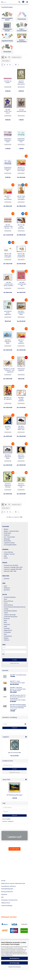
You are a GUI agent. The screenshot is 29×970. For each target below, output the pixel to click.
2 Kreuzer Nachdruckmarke (21, 110)
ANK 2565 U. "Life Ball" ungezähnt (21, 399)
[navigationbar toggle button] (27, 2)
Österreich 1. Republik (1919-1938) (13, 569)
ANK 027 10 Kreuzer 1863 (14, 752)
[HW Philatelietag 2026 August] (14, 787)
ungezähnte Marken (9, 543)
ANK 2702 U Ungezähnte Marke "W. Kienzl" (21, 456)
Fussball (6, 609)
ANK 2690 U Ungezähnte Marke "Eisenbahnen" (21, 312)
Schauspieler (7, 632)
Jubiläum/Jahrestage (10, 615)
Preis (3, 644)
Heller (5, 556)
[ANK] (3, 2)
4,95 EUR (14, 798)
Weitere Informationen (14, 967)
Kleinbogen (7, 539)
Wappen (6, 638)
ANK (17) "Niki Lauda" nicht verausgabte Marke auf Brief (8, 255)
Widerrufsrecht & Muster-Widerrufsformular (13, 883)
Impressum (4, 894)
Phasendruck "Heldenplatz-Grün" (21, 140)
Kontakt (3, 880)
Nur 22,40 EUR (14, 755)
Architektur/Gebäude (9, 597)
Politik (5, 626)
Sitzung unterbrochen (7, 891)
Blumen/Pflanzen (8, 601)
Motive (4, 594)
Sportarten (7, 590)
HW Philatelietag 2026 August (14, 795)
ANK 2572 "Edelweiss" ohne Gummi (21, 82)
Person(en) (7, 624)
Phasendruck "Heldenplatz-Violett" (7, 140)
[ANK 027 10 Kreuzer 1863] (14, 745)
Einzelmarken (7, 533)
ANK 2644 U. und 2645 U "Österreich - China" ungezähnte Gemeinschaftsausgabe (10, 370)
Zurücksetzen (14, 663)
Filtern (14, 660)
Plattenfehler (7, 541)
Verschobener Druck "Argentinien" (8, 312)
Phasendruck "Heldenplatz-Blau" (7, 169)
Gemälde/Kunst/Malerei (10, 611)
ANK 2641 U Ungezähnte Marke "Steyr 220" (21, 428)
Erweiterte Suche (14, 772)
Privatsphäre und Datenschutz (9, 900)
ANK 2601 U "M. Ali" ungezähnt (8, 398)
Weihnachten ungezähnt (21, 369)
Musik (5, 620)
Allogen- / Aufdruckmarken (11, 531)
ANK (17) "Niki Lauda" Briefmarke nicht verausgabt (21, 226)
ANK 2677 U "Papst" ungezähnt (21, 341)
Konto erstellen (6, 819)
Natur (5, 622)
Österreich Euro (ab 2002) (11, 565)
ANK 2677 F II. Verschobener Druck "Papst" (21, 169)
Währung (5, 549)
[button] (2, 57)
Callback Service (5, 903)
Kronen (6, 558)
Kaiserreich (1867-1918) (10, 571)
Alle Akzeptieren (14, 958)
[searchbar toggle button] (19, 2)
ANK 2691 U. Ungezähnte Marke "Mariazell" (7, 341)
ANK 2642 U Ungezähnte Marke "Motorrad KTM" (8, 456)
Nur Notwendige (14, 963)
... (12, 64)
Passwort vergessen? (8, 821)
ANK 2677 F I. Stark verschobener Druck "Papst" (8, 197)
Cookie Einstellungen (6, 905)
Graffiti (6, 613)
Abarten (6, 529)
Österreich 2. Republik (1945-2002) (13, 567)
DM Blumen (7, 588)
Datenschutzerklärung (6, 955)
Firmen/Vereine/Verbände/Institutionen (14, 607)
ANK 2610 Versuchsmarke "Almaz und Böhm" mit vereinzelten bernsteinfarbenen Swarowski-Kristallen (8, 284)
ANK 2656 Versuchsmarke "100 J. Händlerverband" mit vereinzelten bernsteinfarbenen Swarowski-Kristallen (22, 284)
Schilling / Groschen (9, 554)
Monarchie (7, 618)
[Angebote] (26, 737)
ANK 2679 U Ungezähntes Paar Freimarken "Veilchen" (21, 485)
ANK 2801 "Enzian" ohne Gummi (7, 111)
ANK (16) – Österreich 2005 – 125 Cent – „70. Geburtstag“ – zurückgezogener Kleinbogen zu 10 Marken (8, 226)
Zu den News (14, 849)
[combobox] (16, 57)
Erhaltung (5, 576)
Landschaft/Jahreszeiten (10, 616)
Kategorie (5, 526)
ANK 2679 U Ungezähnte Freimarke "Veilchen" (7, 485)
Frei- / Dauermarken (9, 537)
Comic (6, 603)
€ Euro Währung (8, 552)
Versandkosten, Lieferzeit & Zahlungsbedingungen (8, 887)
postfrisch (6, 578)
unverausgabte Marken (10, 545)
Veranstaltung (8, 636)
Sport (5, 634)
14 (15, 64)
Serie (3, 583)
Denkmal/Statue (8, 605)
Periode (4, 562)
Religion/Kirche (8, 630)
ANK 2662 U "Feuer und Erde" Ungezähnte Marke (7, 428)
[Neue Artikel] (26, 780)
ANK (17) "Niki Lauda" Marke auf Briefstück (21, 255)
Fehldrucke (7, 535)
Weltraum (6, 640)
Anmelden (14, 727)
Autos (5, 586)
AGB (2, 897)
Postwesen (7, 628)
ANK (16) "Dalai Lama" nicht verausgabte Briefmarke (21, 197)
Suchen (14, 769)
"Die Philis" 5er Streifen (7, 81)
